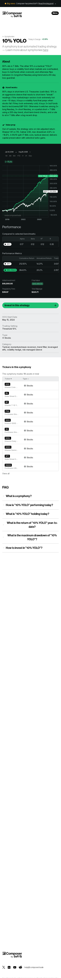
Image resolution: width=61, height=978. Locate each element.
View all (6, 473)
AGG (7, 384)
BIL (7, 393)
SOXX (8, 447)
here (45, 50)
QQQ (8, 420)
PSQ (7, 411)
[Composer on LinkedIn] (9, 967)
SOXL (8, 438)
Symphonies (9, 36)
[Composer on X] (3, 967)
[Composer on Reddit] (20, 967)
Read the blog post (45, 3)
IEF (7, 402)
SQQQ (8, 465)
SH (7, 429)
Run (9, 161)
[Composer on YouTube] (14, 967)
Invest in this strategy (17, 305)
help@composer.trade (34, 967)
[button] (7, 244)
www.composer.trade (13, 215)
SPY (7, 456)
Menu (55, 13)
